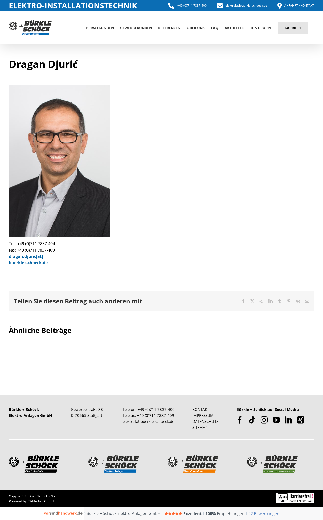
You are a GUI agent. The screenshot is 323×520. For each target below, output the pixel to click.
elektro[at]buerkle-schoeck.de (246, 5)
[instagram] (264, 420)
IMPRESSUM (203, 415)
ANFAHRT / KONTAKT (299, 5)
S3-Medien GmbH (41, 501)
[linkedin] (288, 420)
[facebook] (240, 420)
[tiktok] (252, 420)
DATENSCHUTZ (205, 421)
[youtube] (276, 420)
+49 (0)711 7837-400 (192, 5)
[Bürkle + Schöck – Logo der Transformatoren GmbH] (193, 457)
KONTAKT (200, 409)
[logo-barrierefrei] (295, 495)
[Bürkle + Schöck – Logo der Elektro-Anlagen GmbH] (113, 457)
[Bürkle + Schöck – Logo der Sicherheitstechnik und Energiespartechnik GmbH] (272, 457)
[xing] (300, 420)
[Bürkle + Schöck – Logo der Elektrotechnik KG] (34, 457)
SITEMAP (200, 427)
